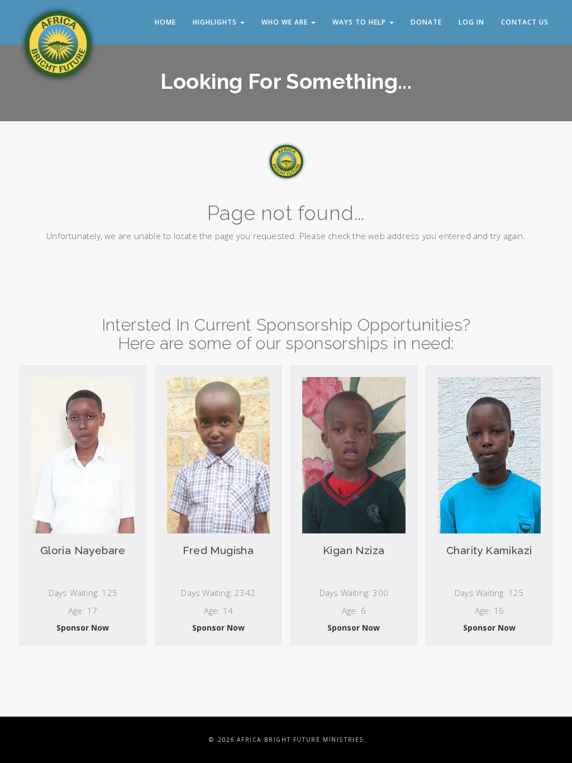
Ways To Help (360, 22)
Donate (426, 22)
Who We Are (285, 22)
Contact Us (525, 22)
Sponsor (82, 632)
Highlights (216, 22)
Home (165, 22)
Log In (471, 22)
